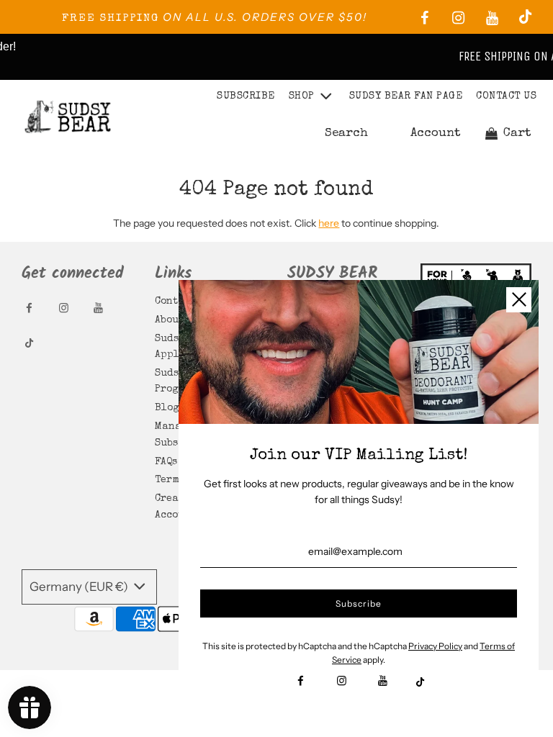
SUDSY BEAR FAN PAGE (406, 96)
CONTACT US (506, 96)
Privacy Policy (435, 646)
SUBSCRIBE (246, 96)
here (328, 223)
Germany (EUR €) (80, 586)
